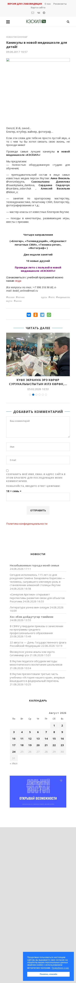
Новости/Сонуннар (16, 37)
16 (62, 738)
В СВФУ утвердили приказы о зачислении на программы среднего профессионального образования (36, 629)
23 (62, 745)
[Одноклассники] (35, 315)
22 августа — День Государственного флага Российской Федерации (38, 644)
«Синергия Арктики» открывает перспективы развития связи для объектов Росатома (37, 598)
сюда (18, 280)
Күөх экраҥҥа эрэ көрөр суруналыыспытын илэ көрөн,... (38, 382)
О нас (48, 3)
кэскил (11, 297)
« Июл (13, 763)
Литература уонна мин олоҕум (29, 607)
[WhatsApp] (49, 315)
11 (22, 738)
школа (19, 301)
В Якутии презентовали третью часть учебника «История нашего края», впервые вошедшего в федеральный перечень (37, 677)
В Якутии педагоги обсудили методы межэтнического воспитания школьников (36, 662)
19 (29, 745)
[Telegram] (42, 315)
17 (13, 745)
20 (38, 745)
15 (54, 738)
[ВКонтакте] (29, 315)
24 (13, 751)
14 (46, 738)
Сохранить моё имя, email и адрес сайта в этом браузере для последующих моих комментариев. (36, 478)
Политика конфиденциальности (26, 523)
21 (46, 745)
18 (22, 745)
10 (13, 738)
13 (38, 738)
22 (54, 745)
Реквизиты (60, 3)
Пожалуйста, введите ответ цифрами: (33, 486)
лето (52, 297)
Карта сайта (38, 7)
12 (29, 738)
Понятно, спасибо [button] (48, 974)
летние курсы (32, 297)
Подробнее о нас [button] (60, 968)
